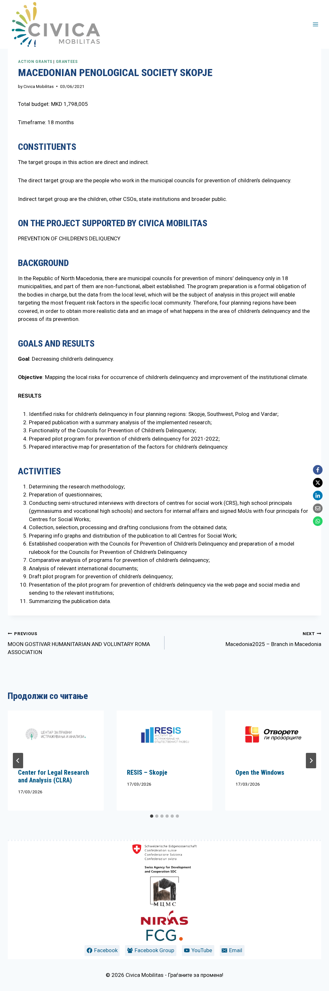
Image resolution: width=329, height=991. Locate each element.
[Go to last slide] (18, 760)
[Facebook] (318, 470)
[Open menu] (315, 24)
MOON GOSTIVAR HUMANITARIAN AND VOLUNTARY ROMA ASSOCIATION (79, 643)
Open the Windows (260, 772)
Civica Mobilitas (38, 86)
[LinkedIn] (318, 495)
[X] (318, 482)
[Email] (318, 508)
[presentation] (56, 734)
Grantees (67, 61)
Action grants (35, 61)
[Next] (311, 760)
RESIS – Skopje (147, 772)
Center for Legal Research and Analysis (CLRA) (53, 776)
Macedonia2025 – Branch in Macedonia (273, 639)
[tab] (151, 816)
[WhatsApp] (318, 521)
